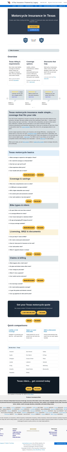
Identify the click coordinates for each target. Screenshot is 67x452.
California (35, 407)
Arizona (13, 407)
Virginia (43, 414)
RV (36, 6)
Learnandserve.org (26, 443)
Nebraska (32, 411)
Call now (29, 201)
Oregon (37, 412)
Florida (56, 407)
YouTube (12, 443)
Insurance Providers (50, 6)
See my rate (37, 201)
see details (16, 80)
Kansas (22, 409)
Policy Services (16, 437)
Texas (16, 414)
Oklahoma (24, 412)
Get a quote (26, 142)
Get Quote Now (34, 26)
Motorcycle (29, 6)
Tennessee (6, 414)
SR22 (40, 6)
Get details (40, 174)
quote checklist (26, 127)
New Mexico (44, 411)
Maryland (53, 409)
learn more (32, 82)
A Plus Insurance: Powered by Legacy (25, 2)
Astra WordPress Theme (39, 449)
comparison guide (32, 133)
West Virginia (54, 414)
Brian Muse (31, 394)
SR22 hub (42, 138)
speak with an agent (39, 142)
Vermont (33, 414)
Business (20, 6)
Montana (20, 411)
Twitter (7, 443)
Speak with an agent (29, 174)
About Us (62, 6)
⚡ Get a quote (41, 312)
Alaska (4, 407)
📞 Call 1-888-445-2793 (28, 312)
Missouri (9, 411)
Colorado (46, 407)
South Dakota (62, 412)
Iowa (13, 409)
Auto (14, 6)
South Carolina (49, 412)
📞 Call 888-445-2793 (33, 30)
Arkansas (24, 407)
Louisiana (32, 409)
